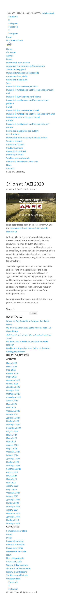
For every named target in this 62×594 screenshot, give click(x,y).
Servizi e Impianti (14, 141)
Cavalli (9, 107)
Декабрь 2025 (13, 387)
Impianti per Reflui (14, 154)
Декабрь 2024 (13, 417)
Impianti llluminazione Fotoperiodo (22, 72)
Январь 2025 (12, 414)
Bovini (9, 59)
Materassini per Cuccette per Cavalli (23, 117)
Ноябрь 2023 (12, 462)
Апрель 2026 (12, 373)
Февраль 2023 (13, 492)
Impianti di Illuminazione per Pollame (23, 96)
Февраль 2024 (13, 451)
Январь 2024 (12, 455)
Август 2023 (12, 472)
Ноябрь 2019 (12, 520)
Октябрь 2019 (13, 523)
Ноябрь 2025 (12, 390)
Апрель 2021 (12, 509)
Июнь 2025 (11, 404)
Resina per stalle (14, 561)
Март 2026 (11, 376)
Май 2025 (11, 407)
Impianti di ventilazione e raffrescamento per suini (29, 89)
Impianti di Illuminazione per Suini (21, 86)
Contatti (10, 168)
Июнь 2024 (11, 438)
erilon (11, 189)
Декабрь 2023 (13, 458)
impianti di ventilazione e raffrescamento (25, 66)
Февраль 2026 (13, 380)
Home (9, 49)
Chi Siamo (11, 52)
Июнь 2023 (11, 479)
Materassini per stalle (16, 551)
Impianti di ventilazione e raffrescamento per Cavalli (30, 113)
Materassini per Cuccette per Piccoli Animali (26, 137)
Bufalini (9, 120)
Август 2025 (12, 400)
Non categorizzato (15, 558)
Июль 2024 (11, 434)
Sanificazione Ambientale (18, 158)
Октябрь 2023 (13, 465)
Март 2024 (11, 448)
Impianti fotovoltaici (15, 544)
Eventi (9, 37)
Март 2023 (11, 489)
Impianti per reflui (14, 548)
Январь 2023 (12, 496)
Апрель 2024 (12, 445)
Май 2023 (11, 482)
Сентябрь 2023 (13, 468)
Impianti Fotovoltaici (16, 151)
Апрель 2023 (12, 485)
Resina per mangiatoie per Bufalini (22, 130)
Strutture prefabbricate (17, 575)
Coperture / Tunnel (15, 144)
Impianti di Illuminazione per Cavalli (22, 110)
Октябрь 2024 (13, 424)
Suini (8, 83)
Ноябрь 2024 (12, 421)
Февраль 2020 (13, 513)
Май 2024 (11, 441)
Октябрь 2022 (13, 506)
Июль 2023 (11, 475)
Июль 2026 (11, 363)
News (9, 165)
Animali (9, 55)
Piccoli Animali (12, 134)
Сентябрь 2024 (13, 428)
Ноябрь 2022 (12, 503)
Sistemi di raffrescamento (18, 568)
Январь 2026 (12, 383)
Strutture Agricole (14, 148)
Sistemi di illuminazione (17, 565)
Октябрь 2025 (13, 393)
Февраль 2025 (13, 410)
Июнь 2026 (11, 366)
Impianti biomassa (15, 541)
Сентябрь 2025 (13, 397)
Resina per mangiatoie (16, 79)
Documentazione (14, 40)
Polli (8, 93)
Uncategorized (13, 578)
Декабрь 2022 (13, 499)
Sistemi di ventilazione (16, 571)
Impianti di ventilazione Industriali (22, 161)
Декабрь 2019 (13, 516)
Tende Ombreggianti (16, 69)
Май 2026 (11, 369)
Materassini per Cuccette (18, 62)
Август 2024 (12, 431)
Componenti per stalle (16, 76)
